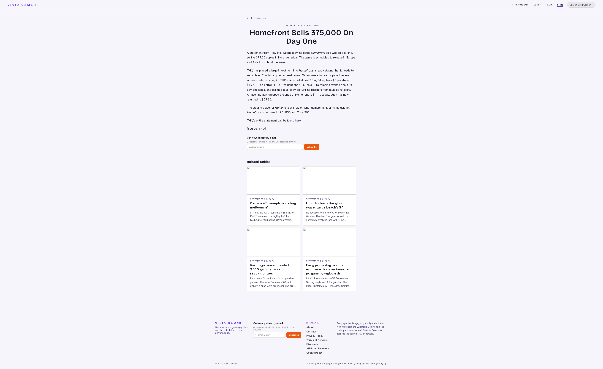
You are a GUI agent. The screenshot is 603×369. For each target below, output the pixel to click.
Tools (549, 4)
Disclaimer (312, 344)
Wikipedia (347, 327)
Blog (560, 4)
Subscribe (312, 147)
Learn (537, 4)
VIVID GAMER (22, 5)
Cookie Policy (314, 352)
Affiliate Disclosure (317, 348)
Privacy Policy (314, 335)
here (298, 120)
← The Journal (257, 17)
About (310, 327)
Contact (311, 331)
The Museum (521, 4)
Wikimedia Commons (367, 327)
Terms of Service (316, 340)
